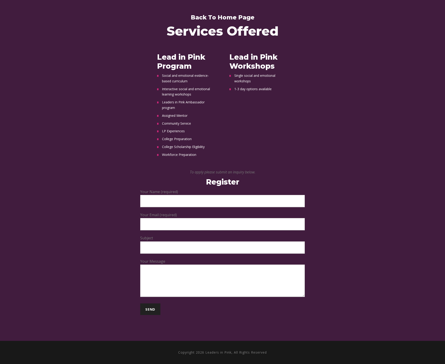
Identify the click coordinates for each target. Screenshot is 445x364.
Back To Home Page (222, 17)
